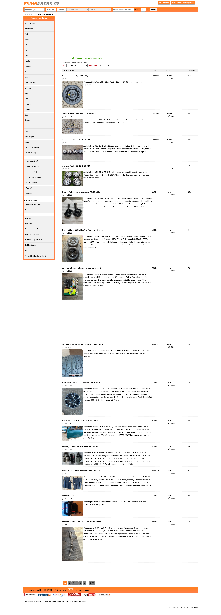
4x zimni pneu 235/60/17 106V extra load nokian (82, 344)
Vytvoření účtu (60, 590)
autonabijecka (68, 496)
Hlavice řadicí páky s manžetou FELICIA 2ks (81, 192)
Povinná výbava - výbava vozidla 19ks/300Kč (81, 268)
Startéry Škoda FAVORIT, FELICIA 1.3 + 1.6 (80, 447)
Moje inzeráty (163, 3)
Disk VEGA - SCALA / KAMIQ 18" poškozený (81, 382)
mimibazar (76, 602)
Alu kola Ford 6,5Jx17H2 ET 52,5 (76, 140)
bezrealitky (66, 602)
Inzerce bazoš (28, 602)
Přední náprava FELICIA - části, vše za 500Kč (81, 522)
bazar (84, 602)
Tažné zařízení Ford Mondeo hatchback (79, 114)
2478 (92, 583)
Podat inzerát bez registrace (183, 3)
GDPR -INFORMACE (45, 590)
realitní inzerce (54, 602)
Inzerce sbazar (41, 602)
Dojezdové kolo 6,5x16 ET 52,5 (75, 76)
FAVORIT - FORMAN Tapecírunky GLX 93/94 (81, 471)
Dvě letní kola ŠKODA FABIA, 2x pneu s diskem (82, 230)
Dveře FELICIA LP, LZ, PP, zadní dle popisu (80, 420)
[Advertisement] (130, 34)
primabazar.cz (29, 14)
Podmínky (30, 590)
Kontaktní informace (82, 590)
